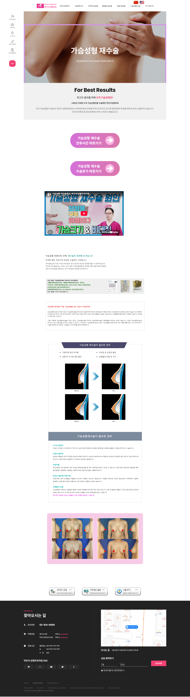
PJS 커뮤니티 (149, 6)
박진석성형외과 (65, 6)
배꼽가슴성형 (121, 6)
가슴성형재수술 (135, 6)
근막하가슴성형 (93, 6)
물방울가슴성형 (107, 6)
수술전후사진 (79, 6)
